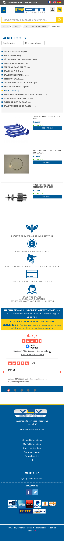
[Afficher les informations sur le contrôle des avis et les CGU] (50, 352)
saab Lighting (13, 71)
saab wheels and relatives (20, 83)
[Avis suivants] (60, 372)
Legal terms (19, 527)
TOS (10, 527)
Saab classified (32, 456)
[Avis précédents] (3, 372)
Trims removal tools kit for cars (46, 118)
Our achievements (32, 452)
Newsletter (41, 527)
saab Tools (11, 90)
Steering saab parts (17, 67)
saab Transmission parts (20, 106)
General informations (32, 440)
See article (47, 128)
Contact (30, 527)
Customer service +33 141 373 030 (22, 2)
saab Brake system (16, 75)
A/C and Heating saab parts (20, 59)
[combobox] (12, 43)
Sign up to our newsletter (32, 478)
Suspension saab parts (18, 98)
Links (32, 460)
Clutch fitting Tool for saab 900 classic (47, 152)
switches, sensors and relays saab (25, 94)
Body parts (12, 55)
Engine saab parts (16, 86)
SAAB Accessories (15, 52)
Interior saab (14, 79)
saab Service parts (16, 63)
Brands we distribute (32, 448)
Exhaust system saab (17, 102)
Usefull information (32, 444)
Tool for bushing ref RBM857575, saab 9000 (43, 186)
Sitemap (52, 527)
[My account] (52, 9)
